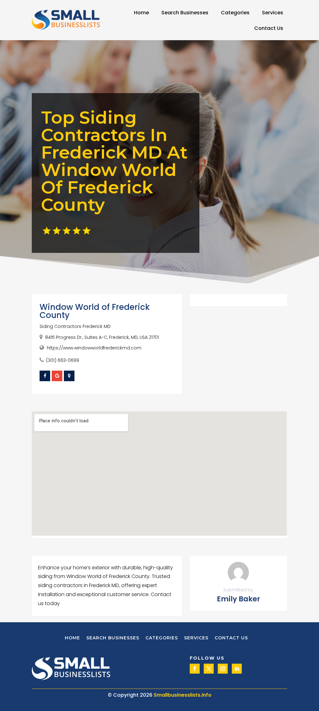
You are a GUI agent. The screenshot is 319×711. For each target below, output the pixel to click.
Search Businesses (184, 12)
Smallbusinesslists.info (183, 695)
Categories (235, 12)
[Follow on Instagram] (223, 669)
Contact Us (268, 28)
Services (272, 12)
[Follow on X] (209, 669)
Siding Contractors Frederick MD (75, 326)
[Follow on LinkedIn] (237, 669)
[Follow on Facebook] (195, 669)
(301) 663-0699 (62, 360)
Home (141, 12)
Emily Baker (238, 599)
